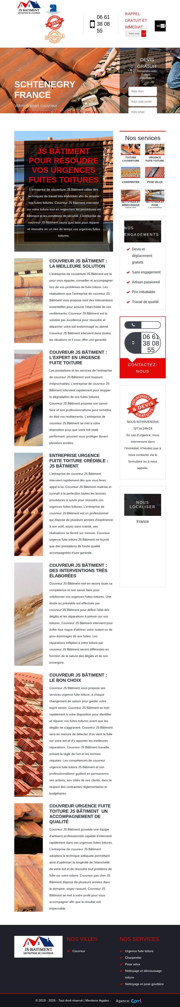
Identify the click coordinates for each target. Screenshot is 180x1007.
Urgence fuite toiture (139, 951)
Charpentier (133, 957)
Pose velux (132, 964)
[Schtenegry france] (29, 24)
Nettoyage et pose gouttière (144, 984)
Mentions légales (97, 1000)
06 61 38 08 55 (103, 24)
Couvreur (78, 951)
